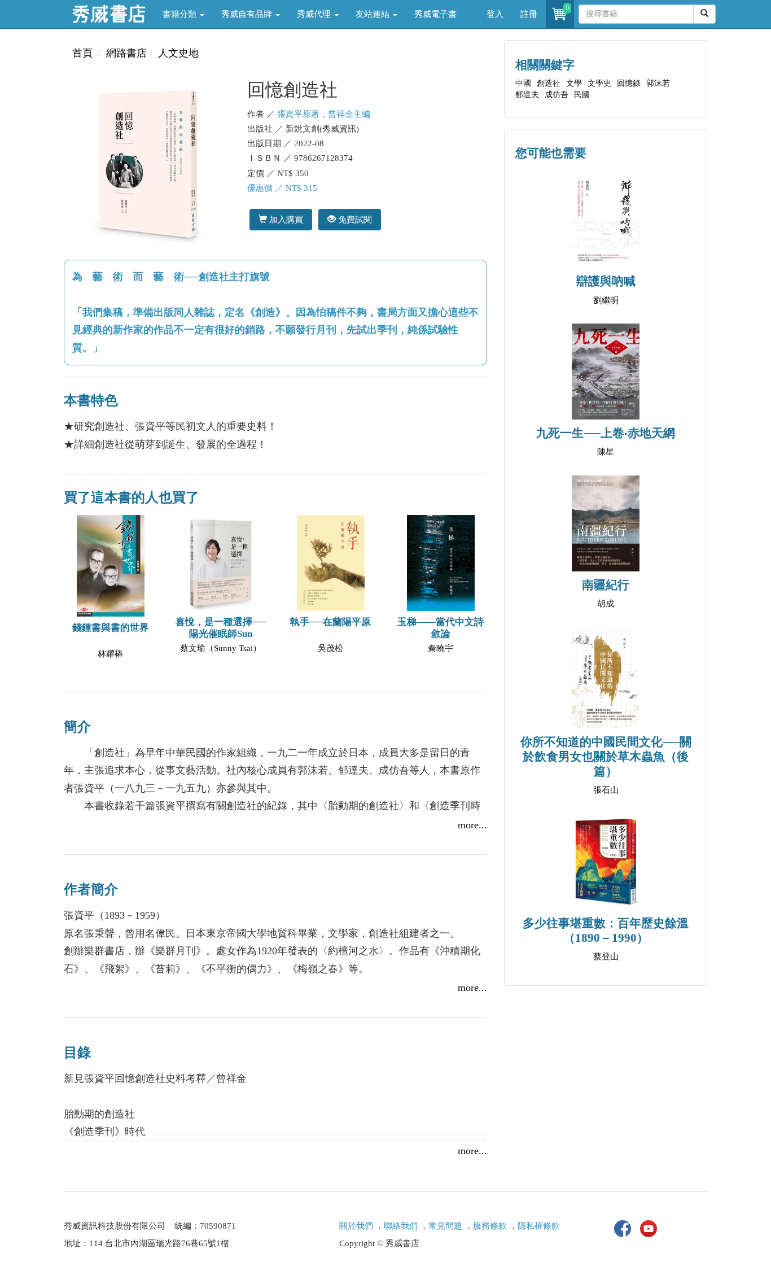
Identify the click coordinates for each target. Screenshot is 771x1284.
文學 (574, 83)
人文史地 (178, 53)
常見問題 (445, 1225)
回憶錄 (629, 83)
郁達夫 (527, 94)
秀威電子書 (435, 14)
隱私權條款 (539, 1225)
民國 (582, 94)
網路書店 (126, 53)
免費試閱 (354, 219)
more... (472, 825)
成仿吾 (556, 94)
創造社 (548, 83)
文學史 (599, 83)
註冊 (528, 14)
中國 (523, 83)
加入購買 (285, 219)
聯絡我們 (401, 1225)
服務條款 (490, 1225)
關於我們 (356, 1225)
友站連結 (374, 14)
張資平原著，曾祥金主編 (323, 114)
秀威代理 (315, 14)
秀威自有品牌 (247, 14)
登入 (495, 14)
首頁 (82, 53)
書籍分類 (181, 14)
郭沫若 (658, 83)
